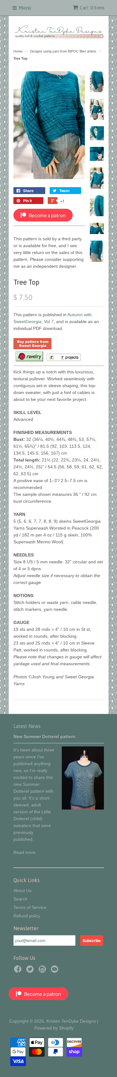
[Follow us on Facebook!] (18, 970)
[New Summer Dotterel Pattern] (83, 807)
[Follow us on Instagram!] (43, 970)
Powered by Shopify (54, 1027)
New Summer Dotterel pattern (44, 736)
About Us (22, 890)
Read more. (25, 852)
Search (20, 898)
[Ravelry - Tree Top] (29, 359)
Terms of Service (29, 907)
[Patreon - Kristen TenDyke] (43, 219)
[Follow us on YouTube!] (55, 970)
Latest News (27, 726)
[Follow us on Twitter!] (31, 970)
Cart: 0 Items (92, 7)
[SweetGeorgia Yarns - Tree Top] (32, 347)
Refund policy (26, 915)
